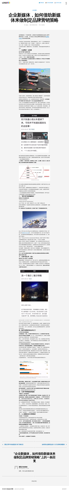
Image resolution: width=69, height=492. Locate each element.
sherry (27, 24)
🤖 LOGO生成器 (57, 2)
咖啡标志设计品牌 (25, 232)
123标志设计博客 (9, 489)
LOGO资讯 (34, 10)
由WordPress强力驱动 (19, 489)
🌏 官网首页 (41, 2)
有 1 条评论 (42, 24)
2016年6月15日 (34, 24)
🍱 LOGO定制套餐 (49, 2)
